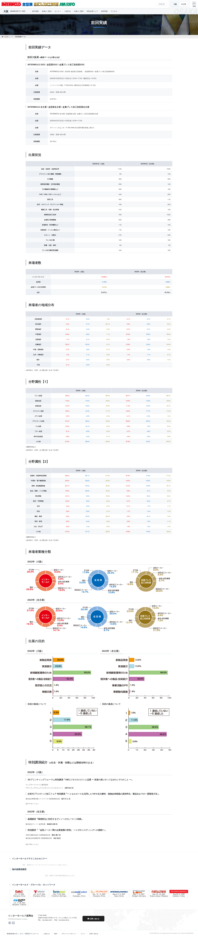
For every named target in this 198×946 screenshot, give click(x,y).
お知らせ (47, 933)
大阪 (175, 4)
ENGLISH (162, 4)
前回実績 (104, 11)
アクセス (114, 11)
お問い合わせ (94, 918)
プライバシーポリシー (68, 933)
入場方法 (67, 11)
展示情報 (35, 11)
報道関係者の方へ (23, 933)
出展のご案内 (79, 11)
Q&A (55, 933)
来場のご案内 (46, 11)
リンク (83, 933)
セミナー (58, 11)
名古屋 (183, 4)
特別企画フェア (92, 11)
